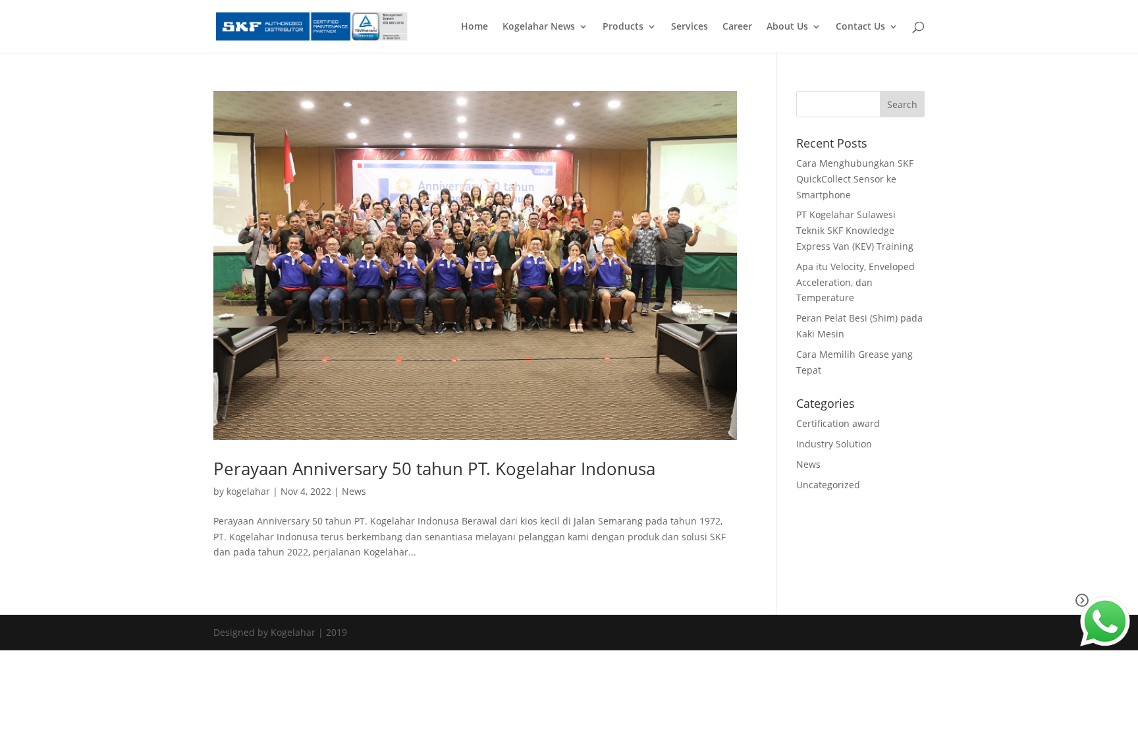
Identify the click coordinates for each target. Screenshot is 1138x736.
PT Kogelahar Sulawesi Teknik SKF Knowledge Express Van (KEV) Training (854, 230)
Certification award (838, 423)
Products (623, 27)
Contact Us (860, 27)
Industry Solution (834, 444)
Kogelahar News (538, 27)
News (354, 491)
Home (474, 27)
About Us (787, 27)
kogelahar (248, 491)
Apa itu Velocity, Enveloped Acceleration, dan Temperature (855, 282)
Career (737, 27)
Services (689, 27)
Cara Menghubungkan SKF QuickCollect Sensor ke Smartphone (854, 179)
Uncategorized (828, 484)
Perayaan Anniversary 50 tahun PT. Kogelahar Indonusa (434, 468)
